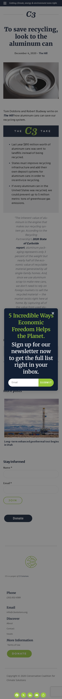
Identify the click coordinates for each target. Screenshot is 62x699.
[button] (53, 313)
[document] (31, 349)
